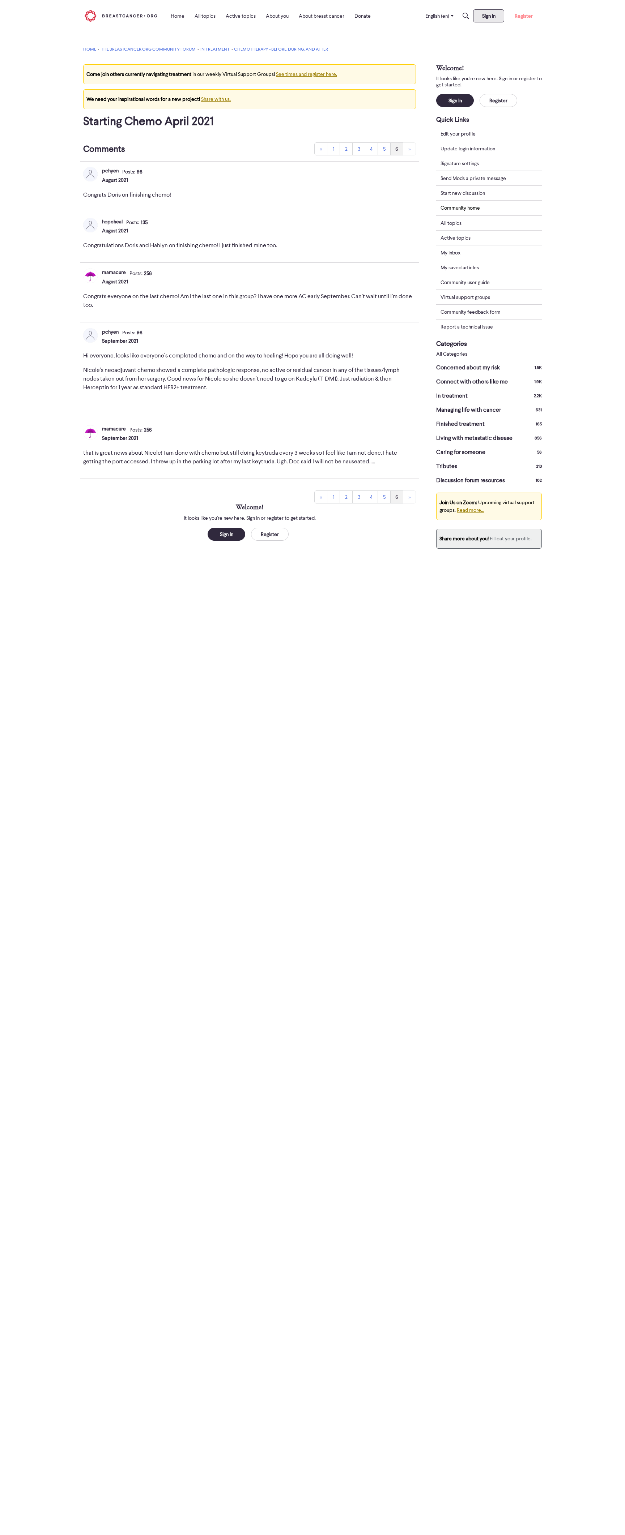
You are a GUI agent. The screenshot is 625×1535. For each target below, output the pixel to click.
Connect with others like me (489, 381)
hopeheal (112, 221)
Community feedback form (471, 312)
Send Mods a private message (473, 178)
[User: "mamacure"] (90, 276)
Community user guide (465, 282)
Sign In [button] (226, 534)
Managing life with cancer (489, 409)
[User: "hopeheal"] (90, 225)
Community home (460, 208)
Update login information (468, 148)
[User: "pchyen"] (90, 174)
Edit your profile (458, 133)
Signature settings (460, 163)
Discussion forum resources (489, 480)
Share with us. (216, 99)
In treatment (489, 395)
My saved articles (460, 267)
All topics (451, 223)
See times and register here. (306, 74)
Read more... (470, 510)
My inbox (450, 252)
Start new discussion (463, 193)
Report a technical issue (467, 326)
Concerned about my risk (489, 367)
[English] (121, 15)
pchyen (110, 170)
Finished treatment (489, 424)
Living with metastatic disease (489, 438)
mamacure (114, 272)
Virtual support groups (465, 297)
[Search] (465, 15)
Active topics (456, 238)
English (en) (437, 16)
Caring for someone (489, 452)
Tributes (489, 466)
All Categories (451, 354)
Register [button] (270, 534)
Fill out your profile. (511, 538)
